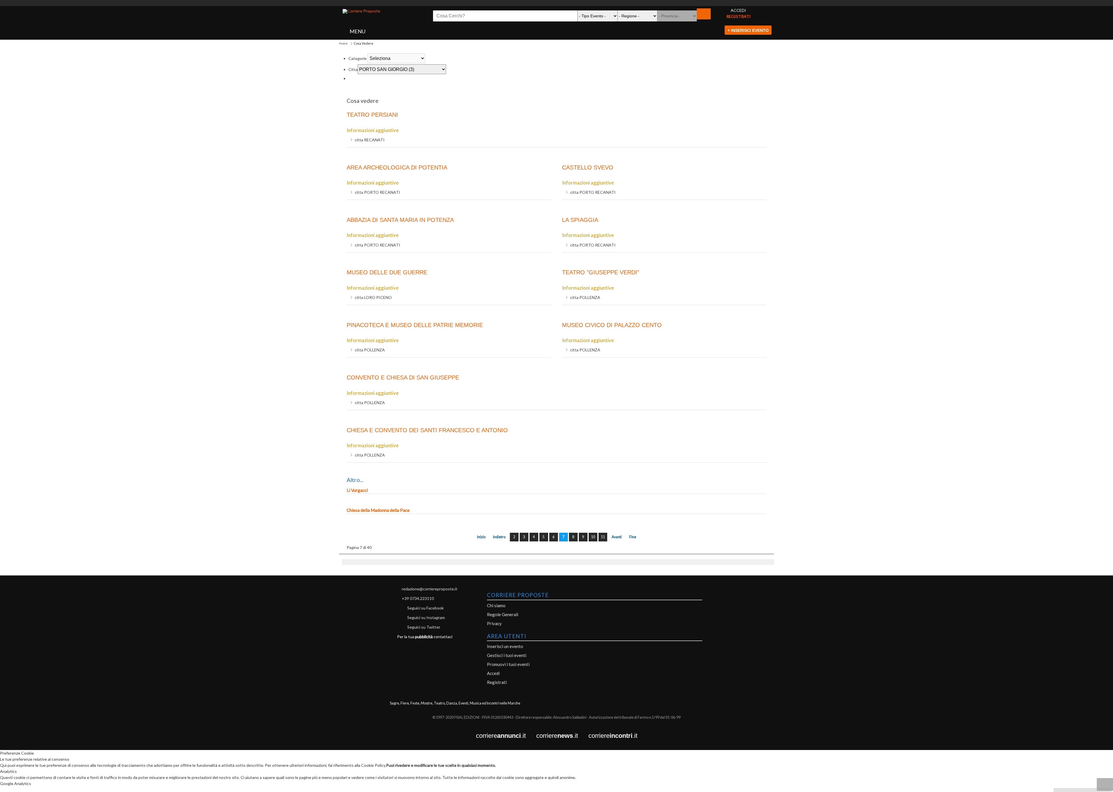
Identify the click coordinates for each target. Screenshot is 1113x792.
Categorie (357, 58)
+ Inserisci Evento (748, 30)
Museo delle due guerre (387, 272)
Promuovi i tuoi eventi (508, 664)
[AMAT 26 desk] (556, 3)
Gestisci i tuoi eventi (506, 655)
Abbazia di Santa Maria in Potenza (400, 220)
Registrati (497, 682)
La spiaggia (580, 220)
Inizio (481, 537)
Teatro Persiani (372, 115)
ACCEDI (738, 10)
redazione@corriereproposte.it (429, 588)
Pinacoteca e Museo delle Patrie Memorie (415, 325)
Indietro (499, 537)
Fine (632, 537)
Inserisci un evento (505, 646)
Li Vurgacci (357, 490)
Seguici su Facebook (425, 607)
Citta (353, 69)
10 (593, 537)
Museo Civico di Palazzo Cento (612, 325)
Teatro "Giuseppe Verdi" (600, 272)
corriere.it (506, 736)
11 (603, 537)
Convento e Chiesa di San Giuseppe (403, 377)
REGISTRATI (738, 16)
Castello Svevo (587, 167)
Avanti (617, 537)
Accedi (493, 673)
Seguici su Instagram (426, 617)
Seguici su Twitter (423, 627)
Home (343, 43)
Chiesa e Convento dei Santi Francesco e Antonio (427, 430)
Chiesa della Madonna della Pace (378, 510)
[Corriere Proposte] (361, 11)
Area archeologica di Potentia (397, 167)
